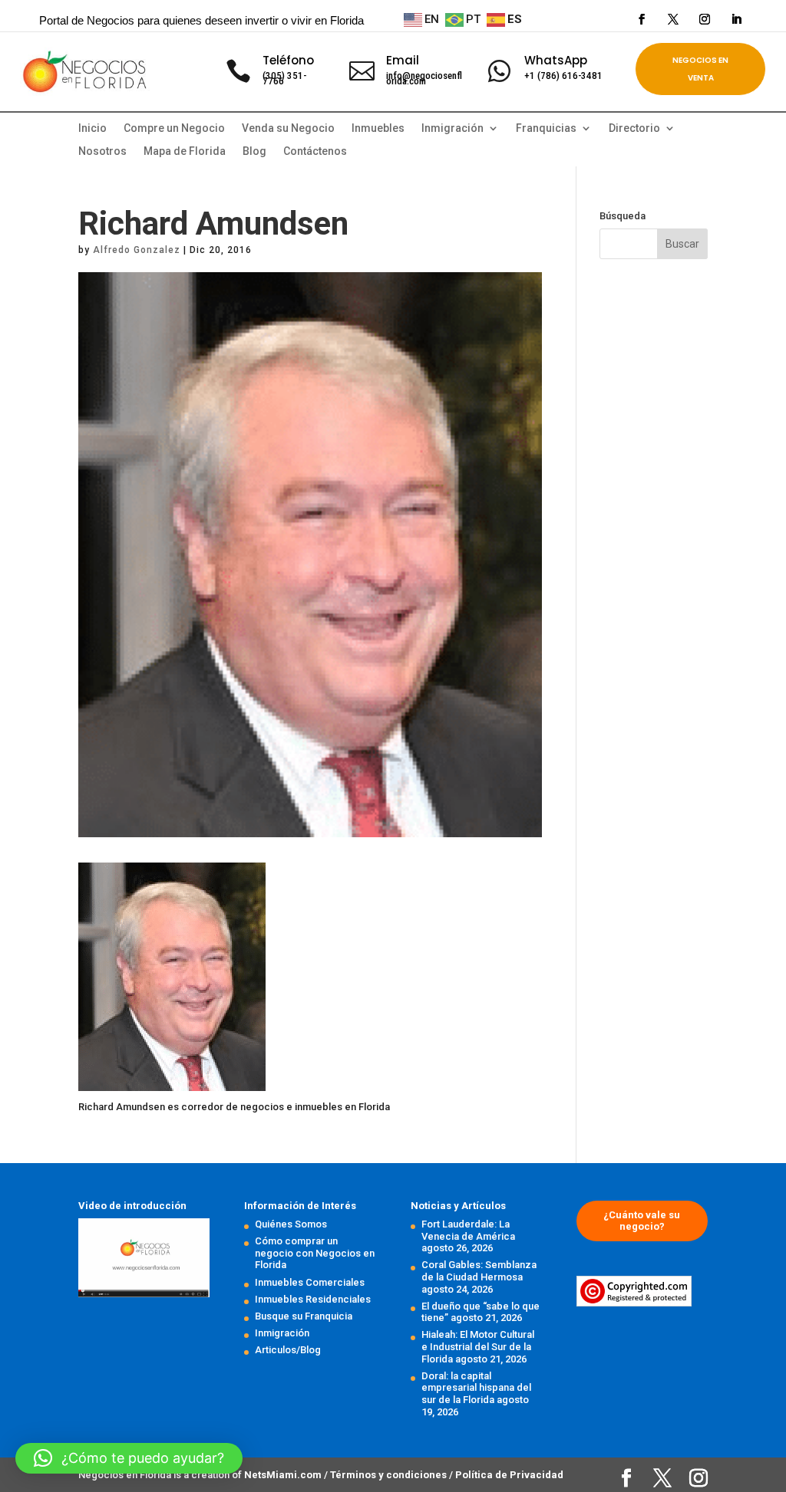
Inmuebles (378, 128)
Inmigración (282, 1333)
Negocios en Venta (700, 69)
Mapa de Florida (185, 151)
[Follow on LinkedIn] (736, 19)
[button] (129, 1458)
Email (402, 60)
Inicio (92, 128)
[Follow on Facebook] (641, 19)
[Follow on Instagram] (704, 19)
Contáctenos (315, 151)
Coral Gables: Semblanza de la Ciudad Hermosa (479, 1271)
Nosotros (102, 151)
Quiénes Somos (291, 1224)
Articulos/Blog (288, 1350)
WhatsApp (555, 60)
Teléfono (288, 60)
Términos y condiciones (389, 1474)
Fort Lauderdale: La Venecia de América (468, 1230)
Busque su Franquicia (303, 1316)
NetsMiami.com (284, 1474)
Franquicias (546, 128)
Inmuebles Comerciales (310, 1282)
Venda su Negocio (288, 128)
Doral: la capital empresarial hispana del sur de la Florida (476, 1387)
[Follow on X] (673, 19)
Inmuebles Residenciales (313, 1299)
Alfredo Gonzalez (136, 250)
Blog (254, 151)
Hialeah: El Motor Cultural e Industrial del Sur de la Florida (477, 1346)
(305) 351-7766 (284, 78)
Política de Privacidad (509, 1474)
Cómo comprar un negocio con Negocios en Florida (315, 1252)
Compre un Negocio (174, 128)
